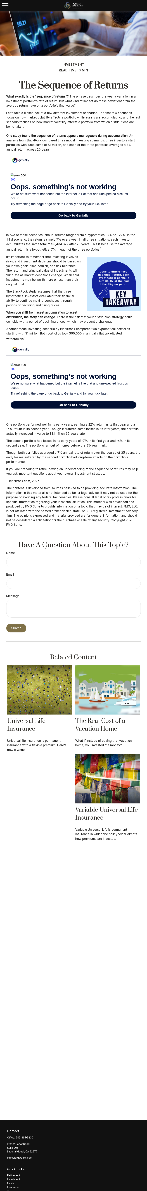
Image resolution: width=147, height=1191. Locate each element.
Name (10, 553)
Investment (13, 1179)
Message (13, 596)
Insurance (13, 1187)
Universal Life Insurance (26, 725)
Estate (10, 1183)
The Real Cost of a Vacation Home (100, 725)
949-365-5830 (24, 1137)
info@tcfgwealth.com (19, 1157)
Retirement (13, 1175)
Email (10, 574)
